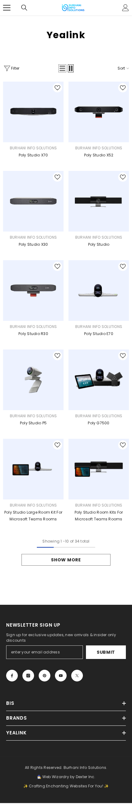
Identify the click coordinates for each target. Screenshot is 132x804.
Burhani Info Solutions (33, 148)
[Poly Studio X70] (33, 112)
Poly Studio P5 (33, 423)
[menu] (6, 7)
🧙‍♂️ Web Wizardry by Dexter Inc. (66, 776)
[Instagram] (28, 675)
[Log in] (125, 7)
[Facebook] (12, 675)
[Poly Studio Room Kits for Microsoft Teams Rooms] (98, 469)
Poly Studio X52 (99, 155)
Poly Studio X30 (33, 244)
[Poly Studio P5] (33, 379)
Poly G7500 (98, 423)
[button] (62, 68)
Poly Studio (99, 244)
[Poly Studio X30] (33, 201)
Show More (66, 560)
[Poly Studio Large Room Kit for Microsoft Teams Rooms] (33, 469)
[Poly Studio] (98, 201)
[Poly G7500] (98, 379)
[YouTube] (61, 675)
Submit (106, 652)
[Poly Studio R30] (33, 290)
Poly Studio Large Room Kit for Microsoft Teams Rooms (33, 516)
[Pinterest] (44, 675)
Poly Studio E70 (98, 333)
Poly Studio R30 (33, 333)
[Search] (24, 7)
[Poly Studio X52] (98, 112)
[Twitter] (77, 675)
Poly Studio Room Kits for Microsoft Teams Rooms (99, 516)
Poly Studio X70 (33, 155)
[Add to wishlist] (57, 87)
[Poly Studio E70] (98, 290)
